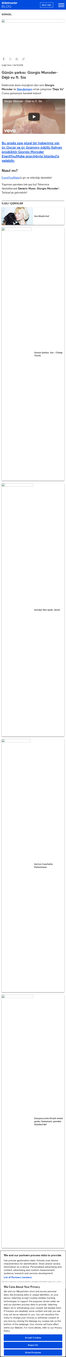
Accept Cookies (33, 1337)
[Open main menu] (61, 6)
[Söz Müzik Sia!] (17, 216)
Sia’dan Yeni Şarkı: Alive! (47, 609)
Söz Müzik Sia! (41, 216)
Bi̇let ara (46, 5)
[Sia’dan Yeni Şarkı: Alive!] (17, 609)
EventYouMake (11, 177)
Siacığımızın (24, 89)
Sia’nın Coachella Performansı (43, 866)
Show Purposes (33, 1352)
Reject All (33, 1345)
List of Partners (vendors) (18, 1277)
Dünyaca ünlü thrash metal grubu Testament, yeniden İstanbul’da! (48, 1121)
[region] (33, 1303)
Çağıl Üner (7, 65)
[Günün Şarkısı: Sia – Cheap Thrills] (17, 354)
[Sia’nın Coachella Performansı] (17, 865)
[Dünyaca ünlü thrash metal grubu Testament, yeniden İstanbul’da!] (17, 1121)
